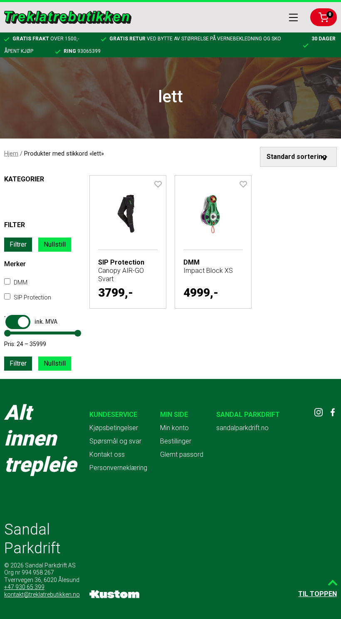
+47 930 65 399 (24, 587)
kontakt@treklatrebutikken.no (42, 594)
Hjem (11, 153)
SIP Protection (31, 297)
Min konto (174, 428)
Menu (293, 17)
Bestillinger (175, 441)
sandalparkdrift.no (242, 428)
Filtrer (18, 244)
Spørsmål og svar (115, 441)
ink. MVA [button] (46, 321)
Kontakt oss (107, 454)
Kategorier (24, 179)
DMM (19, 282)
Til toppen (317, 594)
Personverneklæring (118, 468)
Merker (15, 264)
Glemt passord (181, 454)
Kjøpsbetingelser (113, 428)
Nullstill (55, 244)
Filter (14, 225)
